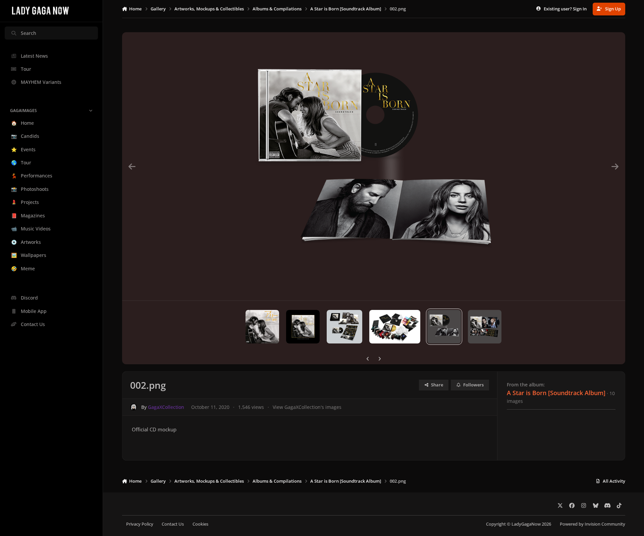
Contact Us (173, 524)
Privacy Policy (139, 524)
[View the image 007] (262, 326)
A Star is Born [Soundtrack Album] (556, 393)
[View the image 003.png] (484, 326)
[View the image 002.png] (444, 326)
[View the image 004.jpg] (395, 326)
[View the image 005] (303, 326)
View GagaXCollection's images (307, 407)
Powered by (592, 524)
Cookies (200, 524)
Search (28, 33)
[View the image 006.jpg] (344, 326)
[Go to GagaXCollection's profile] (133, 407)
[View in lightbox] (373, 166)
